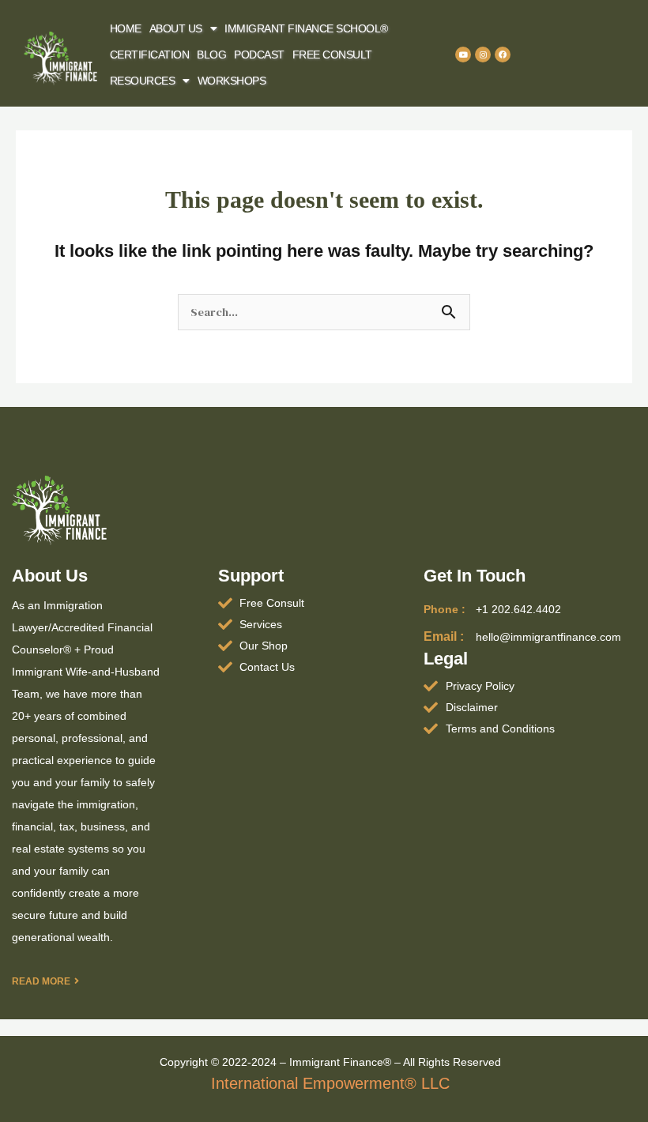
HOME (125, 28)
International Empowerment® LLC (330, 1083)
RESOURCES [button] (142, 80)
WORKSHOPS (232, 80)
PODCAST (259, 54)
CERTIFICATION (150, 54)
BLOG (211, 54)
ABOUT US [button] (175, 28)
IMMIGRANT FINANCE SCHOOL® (306, 28)
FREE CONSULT (332, 54)
